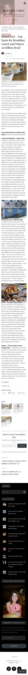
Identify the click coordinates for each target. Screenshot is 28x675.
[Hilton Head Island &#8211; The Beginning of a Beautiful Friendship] (6, 406)
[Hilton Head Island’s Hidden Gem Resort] (18, 406)
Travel (22, 58)
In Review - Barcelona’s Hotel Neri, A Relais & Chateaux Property (17, 564)
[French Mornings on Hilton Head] (6, 419)
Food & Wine (16, 58)
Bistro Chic (14, 10)
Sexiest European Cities (15, 556)
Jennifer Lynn (9, 53)
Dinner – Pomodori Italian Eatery (11, 302)
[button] (14, 71)
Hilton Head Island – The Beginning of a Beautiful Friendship (6, 411)
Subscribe (22, 445)
